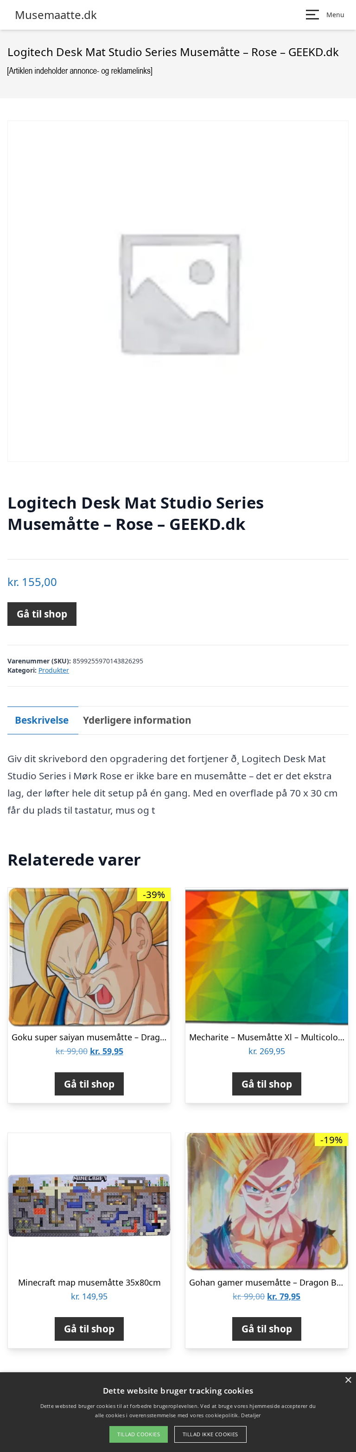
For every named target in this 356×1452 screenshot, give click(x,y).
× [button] (347, 1380)
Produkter (53, 670)
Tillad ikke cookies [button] (210, 1434)
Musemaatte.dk (56, 14)
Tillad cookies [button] (138, 1434)
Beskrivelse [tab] (42, 719)
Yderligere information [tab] (137, 719)
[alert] (178, 1412)
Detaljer (251, 1415)
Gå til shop (42, 613)
